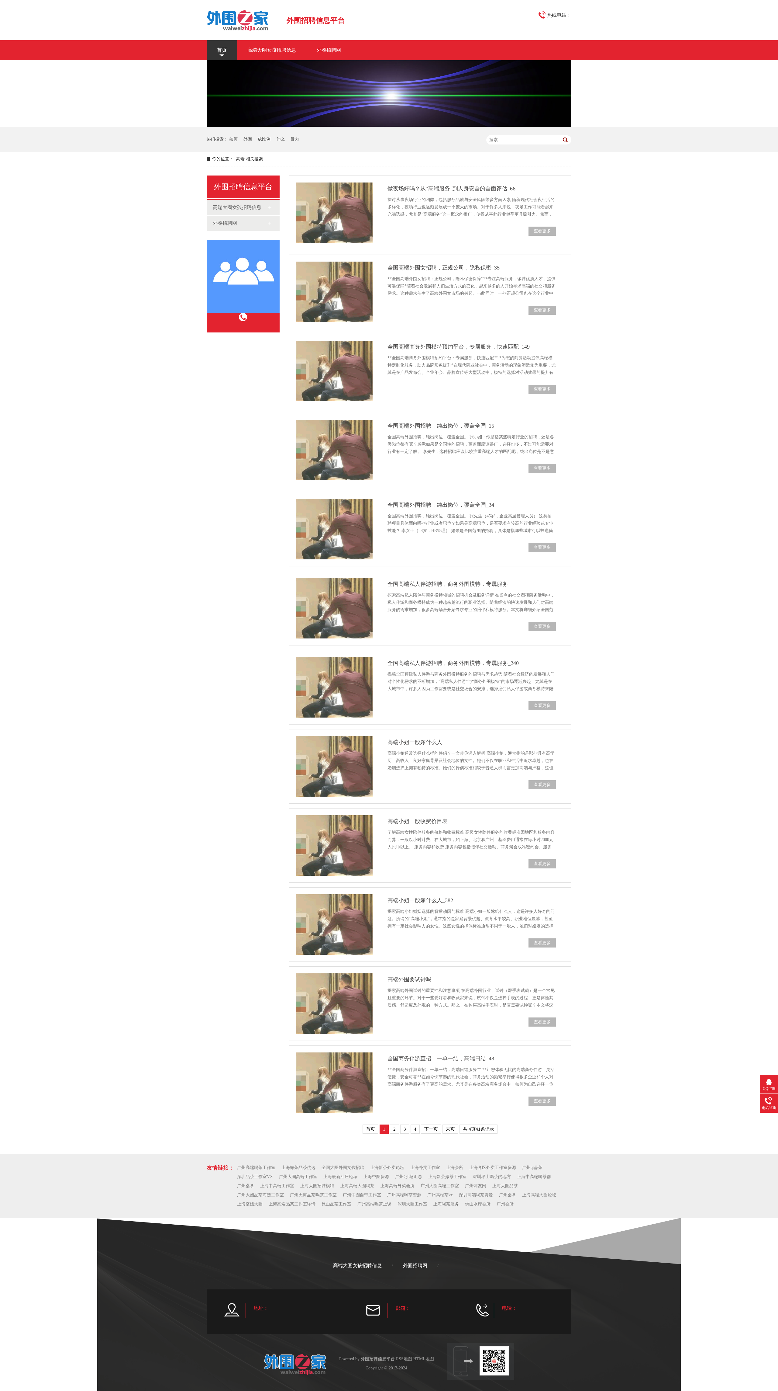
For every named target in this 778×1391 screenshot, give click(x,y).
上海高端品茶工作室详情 (292, 1204)
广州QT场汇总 (408, 1176)
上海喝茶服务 (446, 1204)
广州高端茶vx (440, 1195)
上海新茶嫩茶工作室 (447, 1176)
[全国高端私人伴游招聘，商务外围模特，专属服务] (334, 608)
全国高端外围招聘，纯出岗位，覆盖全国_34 (440, 505)
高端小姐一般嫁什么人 (414, 742)
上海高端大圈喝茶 (357, 1186)
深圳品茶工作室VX (255, 1176)
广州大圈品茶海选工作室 (260, 1195)
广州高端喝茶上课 (374, 1204)
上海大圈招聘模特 (317, 1186)
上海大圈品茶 (505, 1186)
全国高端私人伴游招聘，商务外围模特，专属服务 (447, 584)
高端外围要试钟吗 (409, 979)
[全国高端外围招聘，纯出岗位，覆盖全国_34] (334, 529)
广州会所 (505, 1204)
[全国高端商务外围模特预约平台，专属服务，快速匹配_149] (334, 371)
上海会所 (454, 1167)
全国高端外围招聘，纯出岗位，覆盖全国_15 (440, 426)
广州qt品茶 (532, 1167)
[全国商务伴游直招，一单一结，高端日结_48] (334, 1082)
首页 (222, 50)
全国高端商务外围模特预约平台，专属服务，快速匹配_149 (458, 347)
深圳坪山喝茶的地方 (492, 1176)
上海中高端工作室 (277, 1186)
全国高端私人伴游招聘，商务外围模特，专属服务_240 (453, 663)
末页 (450, 1129)
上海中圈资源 (376, 1176)
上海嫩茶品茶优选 (298, 1167)
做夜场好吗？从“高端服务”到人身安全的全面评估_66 (451, 189)
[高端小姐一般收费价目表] (334, 845)
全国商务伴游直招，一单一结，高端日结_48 (440, 1058)
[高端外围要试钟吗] (334, 1003)
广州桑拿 (245, 1186)
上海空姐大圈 (250, 1204)
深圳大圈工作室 (412, 1204)
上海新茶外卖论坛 (387, 1167)
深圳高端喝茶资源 (476, 1195)
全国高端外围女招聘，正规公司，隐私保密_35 (443, 268)
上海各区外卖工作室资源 (492, 1167)
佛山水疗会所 (478, 1204)
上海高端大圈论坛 (539, 1195)
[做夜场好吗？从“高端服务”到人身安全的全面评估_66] (334, 213)
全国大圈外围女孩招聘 (343, 1167)
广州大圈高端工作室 (298, 1176)
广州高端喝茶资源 (404, 1195)
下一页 (431, 1129)
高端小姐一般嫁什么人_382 (420, 900)
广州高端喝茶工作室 (256, 1167)
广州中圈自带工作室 (362, 1195)
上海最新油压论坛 (340, 1176)
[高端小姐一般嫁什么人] (334, 766)
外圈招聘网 (329, 50)
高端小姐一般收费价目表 (417, 821)
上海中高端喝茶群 (534, 1176)
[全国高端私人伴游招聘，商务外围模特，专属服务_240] (334, 687)
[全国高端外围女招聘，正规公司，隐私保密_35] (334, 292)
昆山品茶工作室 (336, 1204)
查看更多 (542, 231)
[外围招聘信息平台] (237, 20)
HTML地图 (423, 1359)
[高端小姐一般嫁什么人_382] (334, 924)
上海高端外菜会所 (397, 1186)
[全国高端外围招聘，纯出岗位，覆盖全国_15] (334, 450)
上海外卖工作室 (425, 1167)
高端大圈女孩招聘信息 (271, 50)
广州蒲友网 (475, 1186)
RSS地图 (404, 1359)
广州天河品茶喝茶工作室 (313, 1195)
